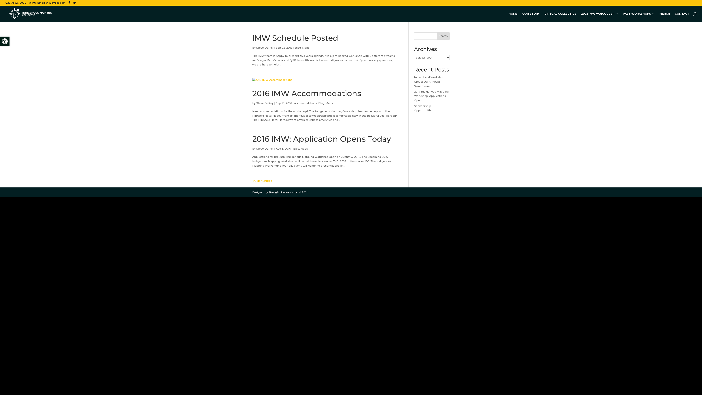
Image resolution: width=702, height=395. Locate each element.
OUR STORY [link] (531, 13)
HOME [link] (513, 13)
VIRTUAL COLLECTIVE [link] (560, 13)
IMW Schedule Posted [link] (295, 38)
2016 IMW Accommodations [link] (306, 93)
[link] (5, 41)
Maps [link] (306, 47)
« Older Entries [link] (262, 181)
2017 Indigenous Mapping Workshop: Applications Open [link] (431, 96)
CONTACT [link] (682, 13)
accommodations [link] (305, 103)
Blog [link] (298, 47)
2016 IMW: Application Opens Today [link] (321, 139)
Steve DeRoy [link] (264, 47)
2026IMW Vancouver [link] (597, 13)
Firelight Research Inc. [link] (283, 192)
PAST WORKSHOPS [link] (637, 13)
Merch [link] (664, 13)
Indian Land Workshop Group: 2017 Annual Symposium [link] (429, 82)
